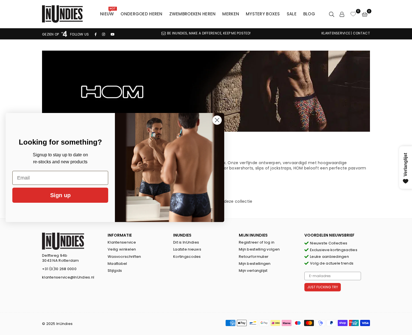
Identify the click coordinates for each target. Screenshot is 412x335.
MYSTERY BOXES (263, 14)
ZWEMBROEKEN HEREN (192, 14)
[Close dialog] (217, 120)
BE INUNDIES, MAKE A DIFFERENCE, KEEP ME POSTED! (209, 33)
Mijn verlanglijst (253, 270)
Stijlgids (115, 270)
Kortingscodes (187, 256)
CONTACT (361, 33)
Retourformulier (254, 256)
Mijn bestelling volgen (259, 249)
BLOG (309, 14)
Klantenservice (122, 242)
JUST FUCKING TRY (322, 287)
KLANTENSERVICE (335, 33)
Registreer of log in (257, 242)
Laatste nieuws (187, 249)
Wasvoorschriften (124, 256)
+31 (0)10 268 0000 (59, 269)
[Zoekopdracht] (332, 14)
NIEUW (108, 12)
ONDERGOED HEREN (141, 14)
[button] (364, 14)
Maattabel (117, 263)
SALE (292, 14)
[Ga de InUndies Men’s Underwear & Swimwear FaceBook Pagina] (95, 34)
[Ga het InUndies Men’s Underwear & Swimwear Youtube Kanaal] (112, 34)
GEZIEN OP (51, 34)
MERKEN (230, 14)
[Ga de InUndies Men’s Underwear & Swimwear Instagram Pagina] (103, 34)
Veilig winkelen (122, 249)
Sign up (60, 195)
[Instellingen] (342, 14)
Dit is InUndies (186, 242)
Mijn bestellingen (255, 263)
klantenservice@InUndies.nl (68, 277)
